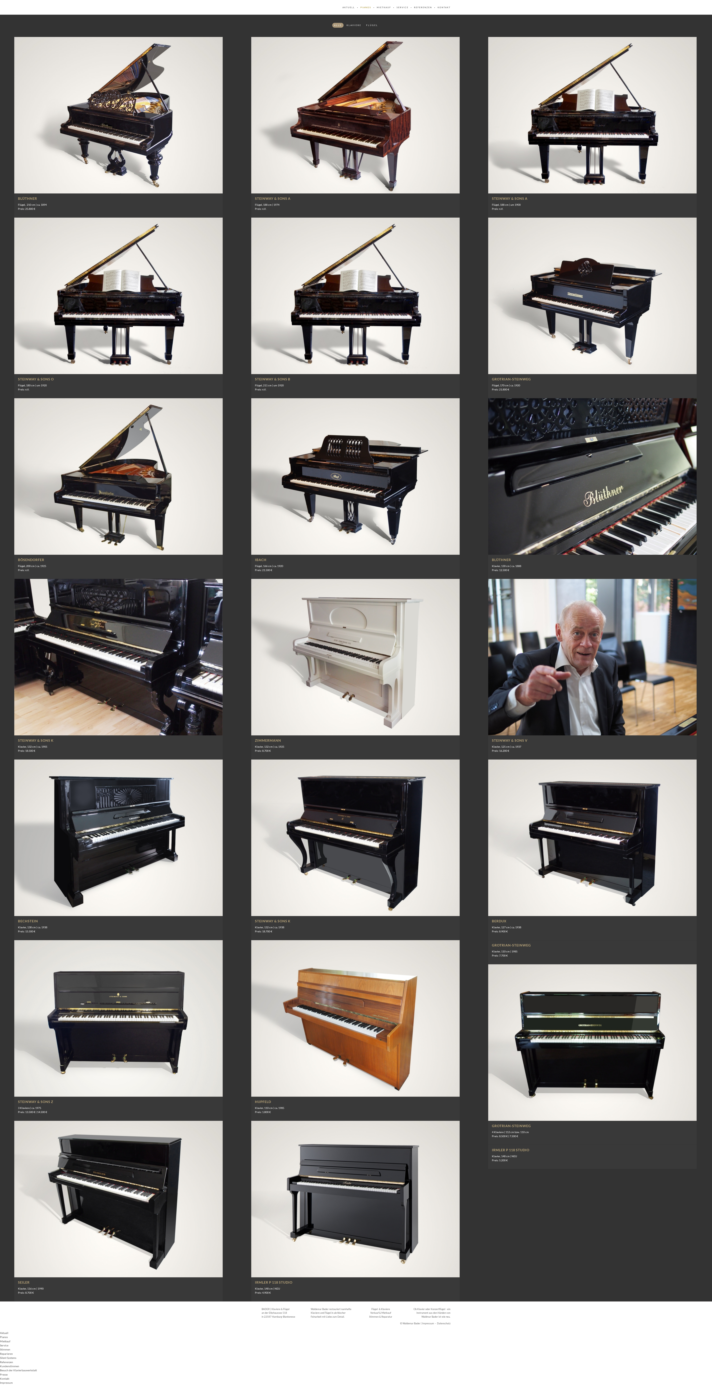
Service (402, 7)
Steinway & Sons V (510, 740)
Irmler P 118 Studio (273, 1282)
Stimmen (5, 1349)
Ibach (260, 560)
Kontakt (444, 7)
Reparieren (6, 1353)
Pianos (365, 7)
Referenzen (423, 7)
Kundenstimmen (9, 1366)
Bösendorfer (31, 560)
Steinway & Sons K (36, 740)
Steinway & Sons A (273, 198)
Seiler (24, 1282)
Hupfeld (263, 1102)
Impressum (428, 1323)
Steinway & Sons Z (35, 1102)
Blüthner (27, 198)
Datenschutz (444, 1323)
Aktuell (348, 7)
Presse (4, 1374)
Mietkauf (384, 7)
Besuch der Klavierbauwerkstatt (18, 1370)
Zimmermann (268, 740)
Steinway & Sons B (272, 379)
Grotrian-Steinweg (511, 379)
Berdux (499, 921)
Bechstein (28, 921)
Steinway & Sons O (36, 379)
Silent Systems (8, 1357)
